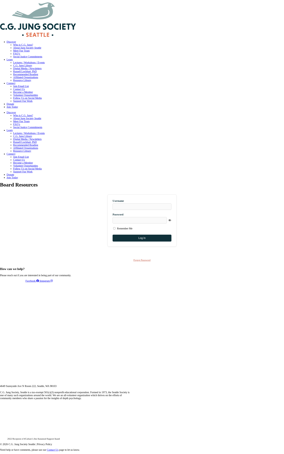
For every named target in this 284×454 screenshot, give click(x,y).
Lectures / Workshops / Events (29, 62)
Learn (10, 59)
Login (194, 1)
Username (118, 200)
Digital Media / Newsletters (27, 68)
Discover (11, 41)
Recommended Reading (25, 74)
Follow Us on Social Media (27, 98)
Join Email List (21, 86)
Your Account (153, 1)
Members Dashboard (175, 1)
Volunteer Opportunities (25, 95)
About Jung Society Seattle (27, 47)
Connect (11, 83)
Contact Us (19, 89)
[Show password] (169, 220)
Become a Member (23, 92)
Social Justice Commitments (27, 56)
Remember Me (124, 228)
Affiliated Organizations (25, 77)
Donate (10, 104)
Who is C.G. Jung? (23, 44)
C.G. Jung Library (22, 65)
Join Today (12, 106)
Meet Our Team (21, 50)
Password (118, 214)
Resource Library (22, 80)
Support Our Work (23, 101)
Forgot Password (142, 260)
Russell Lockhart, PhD (25, 71)
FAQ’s (16, 53)
